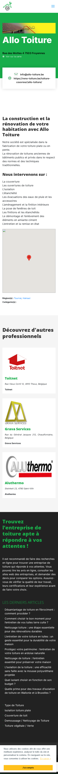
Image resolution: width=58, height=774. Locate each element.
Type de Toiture (14, 705)
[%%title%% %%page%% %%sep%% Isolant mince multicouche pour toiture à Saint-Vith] (29, 466)
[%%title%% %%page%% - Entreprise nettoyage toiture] (16, 412)
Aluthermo (14, 483)
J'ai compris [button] (28, 768)
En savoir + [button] (45, 758)
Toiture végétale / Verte (19, 725)
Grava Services (18, 429)
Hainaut (26, 298)
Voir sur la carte (13, 56)
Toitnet (11, 378)
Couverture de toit (16, 715)
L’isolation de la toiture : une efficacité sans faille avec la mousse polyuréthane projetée (29, 671)
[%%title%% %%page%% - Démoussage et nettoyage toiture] (17, 362)
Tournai (17, 298)
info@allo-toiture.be (32, 74)
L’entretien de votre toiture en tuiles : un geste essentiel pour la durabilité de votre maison (30, 640)
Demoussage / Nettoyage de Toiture (27, 720)
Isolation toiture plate (18, 710)
